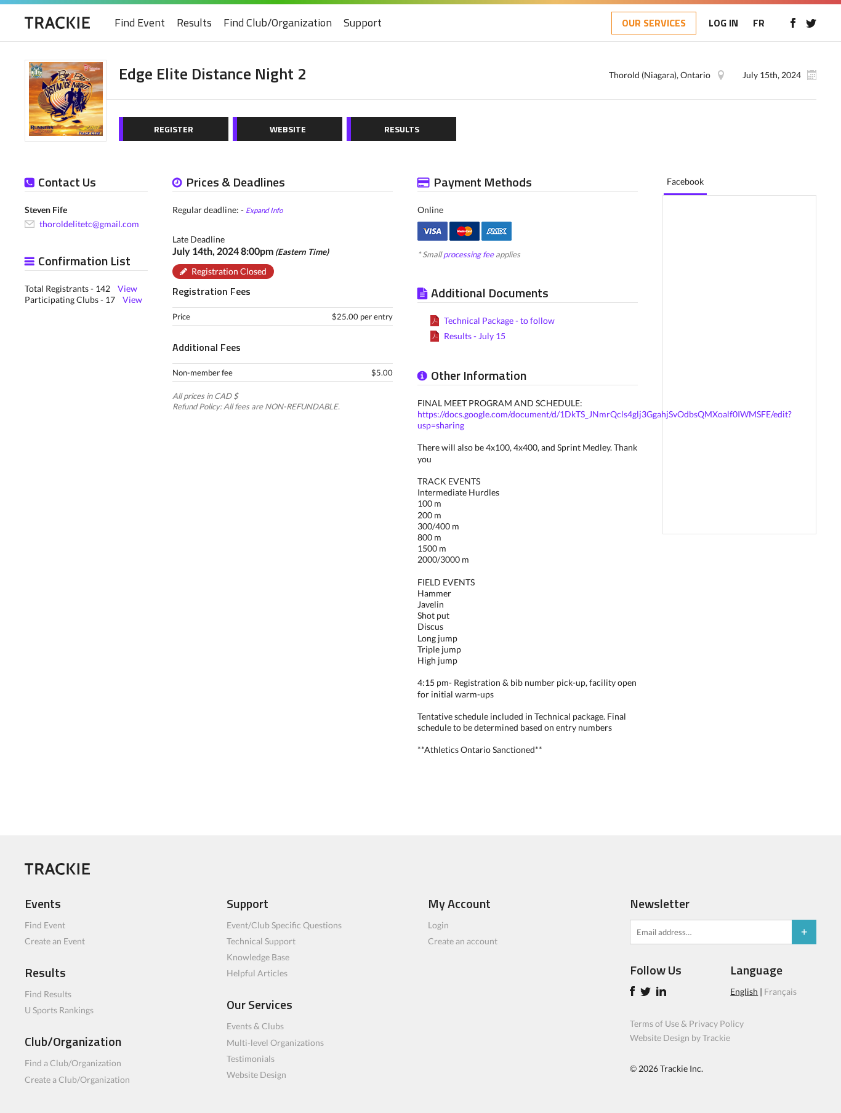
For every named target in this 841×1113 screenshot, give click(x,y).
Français (780, 991)
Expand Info (264, 210)
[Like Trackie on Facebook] (634, 992)
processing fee (468, 254)
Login (438, 925)
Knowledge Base (258, 957)
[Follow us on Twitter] (811, 23)
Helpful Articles (257, 973)
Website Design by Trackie (680, 1037)
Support (363, 23)
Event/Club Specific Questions (284, 925)
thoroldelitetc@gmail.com (89, 224)
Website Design (256, 1074)
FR (759, 22)
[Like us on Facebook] (792, 23)
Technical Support (261, 941)
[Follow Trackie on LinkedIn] (663, 992)
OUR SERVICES (654, 22)
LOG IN (723, 22)
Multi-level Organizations (275, 1042)
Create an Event (55, 941)
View (127, 288)
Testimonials (251, 1058)
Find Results (48, 994)
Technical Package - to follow (499, 320)
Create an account (462, 941)
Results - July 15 (474, 336)
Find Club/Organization (277, 23)
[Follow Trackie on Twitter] (647, 992)
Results (194, 23)
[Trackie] (57, 871)
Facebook (685, 181)
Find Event (140, 23)
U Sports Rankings (59, 1010)
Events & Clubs (255, 1026)
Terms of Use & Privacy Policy (687, 1023)
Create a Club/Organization (77, 1079)
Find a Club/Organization (73, 1063)
